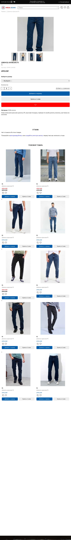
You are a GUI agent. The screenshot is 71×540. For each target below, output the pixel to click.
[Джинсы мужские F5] (18, 165)
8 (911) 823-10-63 (5, 2)
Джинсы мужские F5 (8, 186)
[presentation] (1, 199)
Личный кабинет (64, 2)
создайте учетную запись (34, 135)
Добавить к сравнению (63, 88)
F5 (2, 65)
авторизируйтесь (16, 135)
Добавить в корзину (35, 93)
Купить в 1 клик (35, 99)
